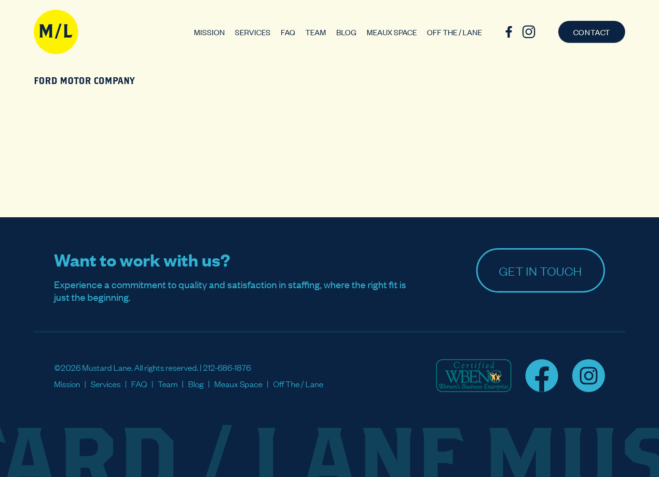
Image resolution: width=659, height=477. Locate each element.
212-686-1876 (227, 367)
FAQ (288, 32)
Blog (346, 32)
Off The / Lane (454, 32)
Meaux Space (392, 32)
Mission (209, 32)
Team (315, 32)
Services (253, 32)
